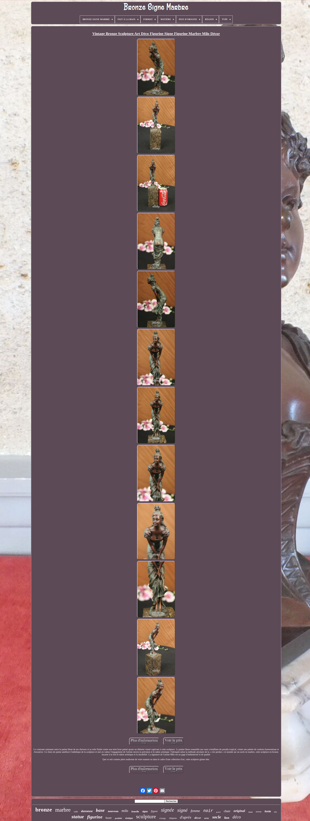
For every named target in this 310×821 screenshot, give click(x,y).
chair (227, 811)
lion (226, 817)
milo (125, 811)
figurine (94, 816)
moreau (258, 812)
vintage (162, 818)
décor (197, 817)
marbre (63, 810)
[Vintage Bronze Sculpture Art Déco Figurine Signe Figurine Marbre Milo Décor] (156, 67)
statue (78, 816)
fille (275, 812)
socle (216, 817)
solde (76, 812)
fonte (268, 811)
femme (195, 811)
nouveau (113, 811)
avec (206, 818)
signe (145, 811)
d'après (185, 817)
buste (109, 817)
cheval (250, 812)
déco (236, 817)
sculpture (146, 816)
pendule (118, 818)
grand (218, 812)
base (100, 810)
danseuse (87, 811)
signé (182, 810)
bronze (43, 809)
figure (154, 811)
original (239, 811)
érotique (129, 818)
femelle (135, 811)
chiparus (173, 818)
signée (167, 810)
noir (208, 810)
